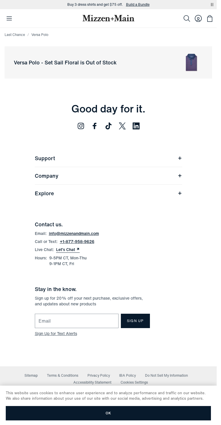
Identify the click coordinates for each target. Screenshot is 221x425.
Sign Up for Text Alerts (56, 333)
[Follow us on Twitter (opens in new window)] (122, 126)
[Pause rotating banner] (212, 4)
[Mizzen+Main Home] (108, 18)
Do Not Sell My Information (166, 375)
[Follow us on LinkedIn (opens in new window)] (136, 126)
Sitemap (31, 375)
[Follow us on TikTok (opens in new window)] (108, 126)
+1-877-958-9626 (77, 241)
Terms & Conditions (62, 375)
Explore (44, 193)
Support (45, 158)
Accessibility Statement (92, 382)
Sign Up (135, 320)
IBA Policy (127, 375)
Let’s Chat (68, 249)
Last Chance (15, 34)
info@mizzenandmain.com (74, 233)
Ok (108, 413)
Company (46, 175)
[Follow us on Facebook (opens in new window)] (94, 126)
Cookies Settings (134, 382)
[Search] (186, 18)
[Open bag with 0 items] (209, 18)
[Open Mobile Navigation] (9, 18)
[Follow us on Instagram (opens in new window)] (80, 126)
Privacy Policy (98, 375)
